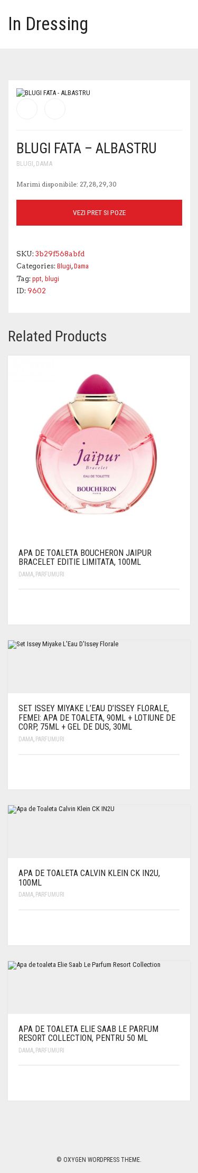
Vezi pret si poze (99, 213)
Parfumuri (49, 574)
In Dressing (48, 24)
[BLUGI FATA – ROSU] (54, 108)
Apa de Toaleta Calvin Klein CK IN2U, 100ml (89, 878)
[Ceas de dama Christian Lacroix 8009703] (26, 108)
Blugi (24, 163)
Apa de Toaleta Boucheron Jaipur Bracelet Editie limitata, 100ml (85, 557)
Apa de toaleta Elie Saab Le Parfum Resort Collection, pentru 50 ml (88, 1034)
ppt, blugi (45, 279)
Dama (44, 163)
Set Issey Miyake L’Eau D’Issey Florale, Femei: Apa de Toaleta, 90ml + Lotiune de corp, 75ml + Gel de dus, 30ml (96, 717)
